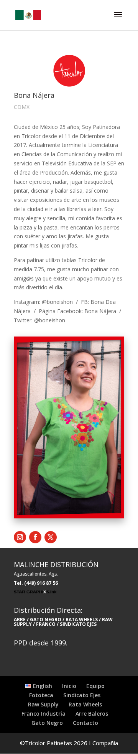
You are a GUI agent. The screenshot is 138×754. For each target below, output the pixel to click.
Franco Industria (43, 713)
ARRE (20, 619)
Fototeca (41, 695)
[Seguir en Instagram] (20, 537)
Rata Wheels (85, 704)
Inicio (69, 686)
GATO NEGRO (45, 619)
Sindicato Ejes (81, 695)
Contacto (85, 722)
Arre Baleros (92, 713)
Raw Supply (43, 704)
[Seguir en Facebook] (35, 537)
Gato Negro (47, 722)
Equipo (95, 686)
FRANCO (46, 624)
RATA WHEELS (81, 619)
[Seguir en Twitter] (50, 537)
